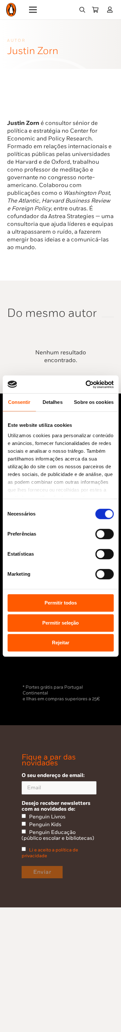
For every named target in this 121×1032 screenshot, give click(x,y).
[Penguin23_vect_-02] (42, 666)
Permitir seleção (60, 623)
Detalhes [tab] (53, 402)
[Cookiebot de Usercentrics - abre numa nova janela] (86, 384)
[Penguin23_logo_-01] (11, 10)
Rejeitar (60, 642)
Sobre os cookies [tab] (94, 402)
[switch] (104, 534)
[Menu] (33, 10)
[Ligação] (111, 9)
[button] (82, 9)
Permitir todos (61, 602)
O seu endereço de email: (53, 775)
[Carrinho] (95, 9)
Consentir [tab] (19, 402)
